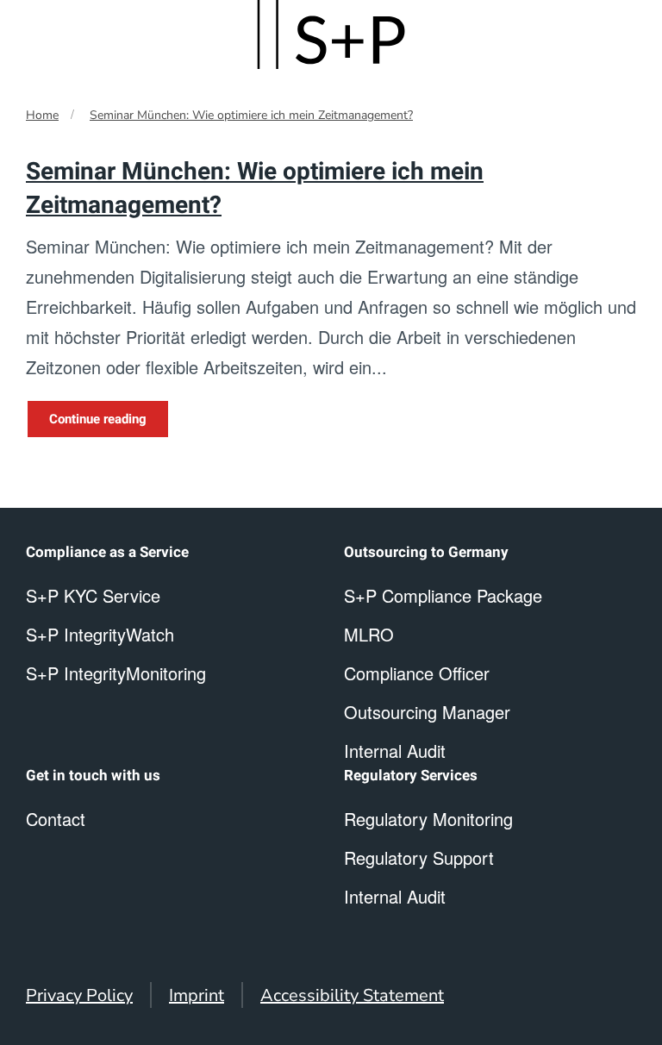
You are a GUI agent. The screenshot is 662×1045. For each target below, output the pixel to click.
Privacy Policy (79, 995)
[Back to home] (331, 34)
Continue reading (98, 419)
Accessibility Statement (352, 995)
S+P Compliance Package (443, 595)
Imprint (196, 995)
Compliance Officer (417, 672)
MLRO (369, 634)
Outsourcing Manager (427, 711)
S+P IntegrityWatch (100, 634)
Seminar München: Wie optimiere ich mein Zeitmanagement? (251, 115)
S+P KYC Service (93, 595)
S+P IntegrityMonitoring (116, 672)
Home (42, 115)
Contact (55, 818)
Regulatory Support (419, 857)
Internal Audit (395, 896)
